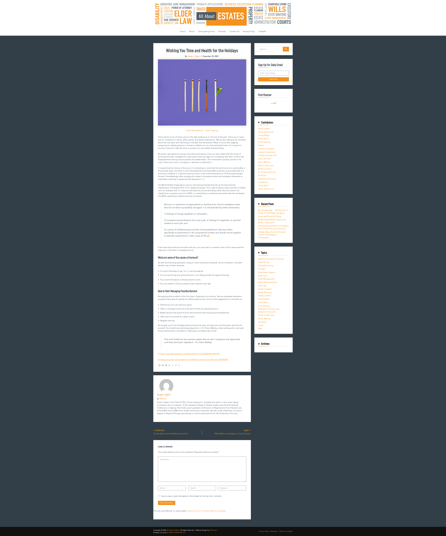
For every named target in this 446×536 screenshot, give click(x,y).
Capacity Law (264, 262)
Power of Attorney (266, 315)
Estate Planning (265, 292)
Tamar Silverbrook (266, 188)
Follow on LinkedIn (286, 531)
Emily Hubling (264, 142)
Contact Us (234, 31)
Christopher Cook (266, 132)
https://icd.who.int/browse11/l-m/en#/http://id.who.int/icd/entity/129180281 (194, 359)
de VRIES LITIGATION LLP (176, 532)
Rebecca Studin (265, 168)
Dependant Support (267, 272)
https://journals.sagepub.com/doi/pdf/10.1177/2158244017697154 (190, 353)
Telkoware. (213, 530)
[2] (159, 359)
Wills (260, 328)
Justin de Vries (264, 158)
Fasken (261, 145)
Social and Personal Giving (269, 216)
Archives (222, 31)
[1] (204, 179)
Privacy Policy (249, 31)
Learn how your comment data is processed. (207, 511)
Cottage (261, 269)
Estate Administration (267, 282)
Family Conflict (264, 295)
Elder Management (194, 130)
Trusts (260, 325)
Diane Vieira (263, 138)
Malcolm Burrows (265, 165)
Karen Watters (264, 162)
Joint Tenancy (264, 305)
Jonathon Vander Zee (267, 155)
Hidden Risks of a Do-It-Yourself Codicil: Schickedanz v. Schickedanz (272, 235)
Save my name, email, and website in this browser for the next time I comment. (191, 496)
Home (182, 31)
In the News (263, 302)
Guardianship (264, 299)
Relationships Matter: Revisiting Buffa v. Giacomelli (272, 221)
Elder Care (262, 275)
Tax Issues (262, 322)
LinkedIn (262, 31)
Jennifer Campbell (266, 148)
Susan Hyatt (263, 185)
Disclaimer (274, 531)
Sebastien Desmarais (267, 178)
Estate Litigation (265, 289)
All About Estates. (173, 530)
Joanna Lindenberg (266, 152)
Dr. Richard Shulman (267, 172)
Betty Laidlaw (264, 128)
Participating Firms (206, 31)
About (192, 31)
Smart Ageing (212, 130)
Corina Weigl (263, 135)
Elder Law (262, 285)
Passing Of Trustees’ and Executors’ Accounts (268, 310)
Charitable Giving (265, 265)
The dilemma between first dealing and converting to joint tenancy (273, 227)
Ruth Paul (262, 175)
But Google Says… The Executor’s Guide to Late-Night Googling (273, 212)
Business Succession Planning (271, 259)
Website (163, 398)
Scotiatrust (263, 182)
